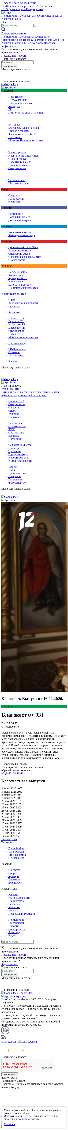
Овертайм (14, 195)
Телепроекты (26, 15)
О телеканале (16, 857)
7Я (10, 109)
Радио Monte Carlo (48, 39)
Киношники (15, 275)
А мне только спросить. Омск (26, 112)
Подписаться (10, 66)
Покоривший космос (20, 103)
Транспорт (14, 451)
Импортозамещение (20, 460)
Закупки (13, 910)
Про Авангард (16, 343)
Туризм (12, 466)
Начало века (15, 281)
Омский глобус (17, 158)
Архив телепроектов (13, 293)
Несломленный (17, 99)
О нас (27, 42)
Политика (14, 417)
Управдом (14, 106)
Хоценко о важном (19, 232)
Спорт (12, 410)
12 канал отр (15, 355)
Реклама (18, 42)
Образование (16, 432)
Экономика (15, 423)
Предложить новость (13, 33)
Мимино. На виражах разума (25, 140)
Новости (39, 15)
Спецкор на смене (19, 253)
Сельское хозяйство (20, 444)
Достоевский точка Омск (23, 247)
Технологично (16, 180)
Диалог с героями (18, 130)
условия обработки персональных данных (31, 1117)
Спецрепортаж (17, 168)
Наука (12, 469)
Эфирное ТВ (16, 321)
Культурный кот (17, 278)
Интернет (14, 333)
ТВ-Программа (27, 39)
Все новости (15, 882)
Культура (13, 413)
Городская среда (18, 454)
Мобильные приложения (23, 337)
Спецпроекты (53, 15)
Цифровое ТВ (16, 327)
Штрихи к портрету (20, 284)
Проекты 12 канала (19, 161)
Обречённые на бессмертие (24, 256)
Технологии (15, 479)
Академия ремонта (19, 250)
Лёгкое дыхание (18, 271)
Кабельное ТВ (16, 324)
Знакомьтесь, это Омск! (22, 134)
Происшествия (17, 473)
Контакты (37, 42)
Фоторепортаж (17, 482)
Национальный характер (23, 287)
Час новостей (42, 36)
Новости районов (18, 457)
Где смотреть (16, 318)
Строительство (17, 426)
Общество (14, 407)
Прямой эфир (9, 15)
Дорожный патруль (19, 220)
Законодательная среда (21, 235)
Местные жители (18, 183)
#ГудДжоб (14, 201)
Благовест (14, 124)
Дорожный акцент (19, 216)
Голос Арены (16, 198)
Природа (13, 448)
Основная (14, 352)
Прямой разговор (18, 165)
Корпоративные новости (23, 302)
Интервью (14, 476)
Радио (17, 18)
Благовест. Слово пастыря (23, 127)
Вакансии (14, 306)
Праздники (15, 438)
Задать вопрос (9, 964)
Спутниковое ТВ (18, 330)
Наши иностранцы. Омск (23, 155)
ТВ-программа (17, 854)
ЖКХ (11, 429)
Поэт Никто (15, 96)
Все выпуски (9, 839)
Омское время (16, 259)
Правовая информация (21, 913)
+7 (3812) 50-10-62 (12, 773)
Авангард (7, 18)
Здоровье (13, 435)
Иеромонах (15, 137)
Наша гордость (17, 152)
